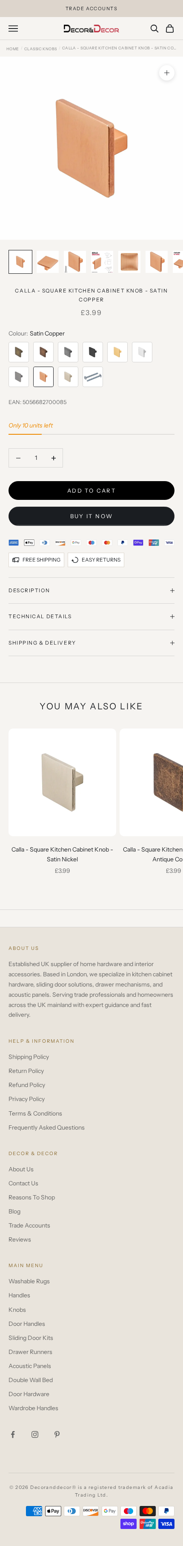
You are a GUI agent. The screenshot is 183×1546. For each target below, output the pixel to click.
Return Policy (26, 1071)
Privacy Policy (27, 1099)
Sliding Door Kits (31, 1338)
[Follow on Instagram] (35, 1434)
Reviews (20, 1239)
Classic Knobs (40, 48)
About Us (21, 1169)
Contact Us (23, 1183)
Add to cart (91, 490)
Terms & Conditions (35, 1113)
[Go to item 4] (102, 262)
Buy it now (91, 516)
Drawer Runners (30, 1352)
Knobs (17, 1310)
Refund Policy (27, 1085)
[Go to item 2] (48, 262)
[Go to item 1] (20, 262)
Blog (14, 1211)
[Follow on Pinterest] (57, 1434)
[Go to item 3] (75, 262)
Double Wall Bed (31, 1380)
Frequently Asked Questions (47, 1127)
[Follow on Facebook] (13, 1434)
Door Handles (27, 1324)
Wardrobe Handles (33, 1408)
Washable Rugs (29, 1281)
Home (12, 48)
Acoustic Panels (30, 1366)
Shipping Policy (29, 1057)
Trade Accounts (29, 1225)
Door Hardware (29, 1394)
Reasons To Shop (32, 1197)
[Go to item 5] (129, 262)
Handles (19, 1295)
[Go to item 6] (157, 262)
